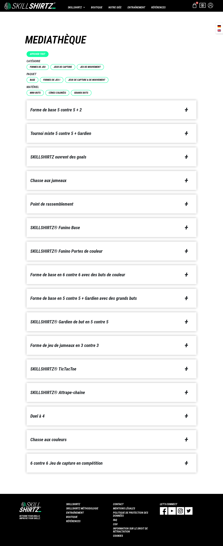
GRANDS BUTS (81, 92)
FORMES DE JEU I (51, 79)
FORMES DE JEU (38, 66)
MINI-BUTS (35, 92)
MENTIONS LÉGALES (124, 508)
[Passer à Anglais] (219, 30)
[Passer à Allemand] (219, 26)
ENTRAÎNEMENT (136, 7)
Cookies (118, 535)
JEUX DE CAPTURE (63, 66)
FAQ (115, 520)
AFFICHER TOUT (37, 54)
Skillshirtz (75, 7)
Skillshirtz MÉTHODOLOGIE (82, 508)
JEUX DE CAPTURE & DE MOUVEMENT (86, 79)
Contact (118, 504)
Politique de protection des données (130, 514)
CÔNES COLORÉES (57, 92)
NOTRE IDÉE (115, 7)
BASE (32, 79)
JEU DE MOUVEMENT (90, 66)
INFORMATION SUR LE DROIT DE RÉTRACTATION (130, 530)
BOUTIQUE (96, 7)
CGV (115, 524)
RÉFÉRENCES (158, 7)
